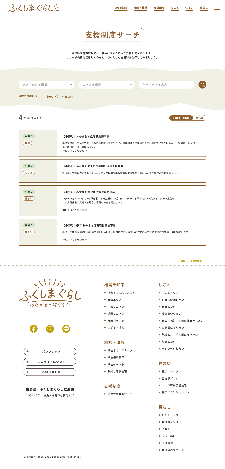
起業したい (169, 307)
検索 (202, 85)
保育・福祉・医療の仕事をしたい (182, 321)
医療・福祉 (169, 436)
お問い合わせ (51, 372)
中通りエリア (116, 307)
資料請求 (220, 35)
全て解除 (69, 96)
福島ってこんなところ (121, 293)
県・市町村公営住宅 (174, 385)
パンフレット (51, 351)
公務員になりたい (173, 327)
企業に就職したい (173, 300)
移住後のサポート (173, 450)
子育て (166, 429)
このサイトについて (52, 362)
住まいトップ (170, 371)
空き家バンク (170, 378)
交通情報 (167, 443)
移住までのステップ (120, 350)
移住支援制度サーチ (120, 394)
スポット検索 (116, 327)
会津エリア (114, 300)
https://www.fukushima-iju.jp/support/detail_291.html (112, 201)
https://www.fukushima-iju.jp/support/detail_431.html (112, 171)
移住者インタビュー (174, 422)
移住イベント (116, 364)
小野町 (49, 96)
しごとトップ (170, 293)
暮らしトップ (170, 415)
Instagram (50, 329)
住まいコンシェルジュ (175, 392)
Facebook (34, 329)
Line (66, 329)
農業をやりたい (171, 313)
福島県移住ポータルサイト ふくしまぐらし (33, 8)
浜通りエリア (116, 313)
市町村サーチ (116, 321)
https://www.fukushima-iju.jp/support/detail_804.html (112, 143)
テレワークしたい (173, 348)
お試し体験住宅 (117, 371)
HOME (182, 260)
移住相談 (220, 61)
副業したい (169, 342)
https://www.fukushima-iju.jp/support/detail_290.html (112, 232)
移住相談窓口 (116, 357)
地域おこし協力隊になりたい (180, 335)
